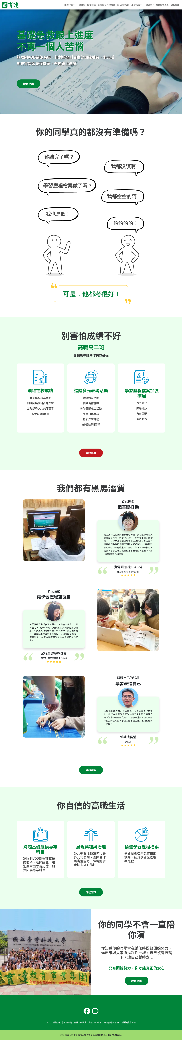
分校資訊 (175, 4)
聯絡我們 (57, 1022)
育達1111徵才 (95, 1022)
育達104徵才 (80, 1022)
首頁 (48, 1022)
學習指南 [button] (135, 4)
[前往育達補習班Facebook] (87, 1010)
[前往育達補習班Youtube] (95, 1010)
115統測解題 (123, 4)
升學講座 (81, 4)
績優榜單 (91, 4)
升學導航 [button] (148, 4)
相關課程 (67, 1022)
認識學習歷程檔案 (106, 4)
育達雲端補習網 (111, 1022)
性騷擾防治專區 (128, 1022)
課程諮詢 (28, 84)
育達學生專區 (162, 4)
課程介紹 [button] (68, 4)
